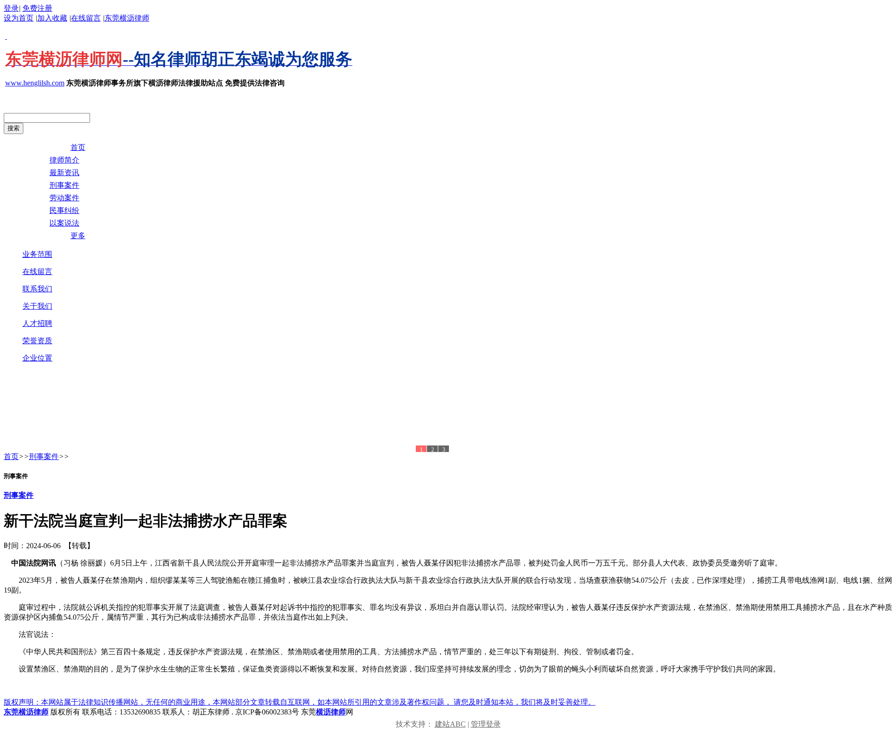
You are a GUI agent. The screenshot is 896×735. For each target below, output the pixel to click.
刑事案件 (44, 456)
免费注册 (37, 8)
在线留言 (86, 18)
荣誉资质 (37, 341)
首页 (11, 456)
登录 (11, 8)
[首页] (228, 411)
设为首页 (19, 18)
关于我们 (37, 306)
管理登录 (486, 724)
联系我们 (37, 289)
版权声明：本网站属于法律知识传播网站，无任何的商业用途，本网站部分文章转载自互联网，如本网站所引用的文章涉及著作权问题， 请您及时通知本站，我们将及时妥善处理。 (299, 702)
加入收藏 (52, 18)
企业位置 (37, 358)
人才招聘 (37, 323)
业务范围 (37, 254)
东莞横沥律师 (127, 18)
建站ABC (450, 724)
